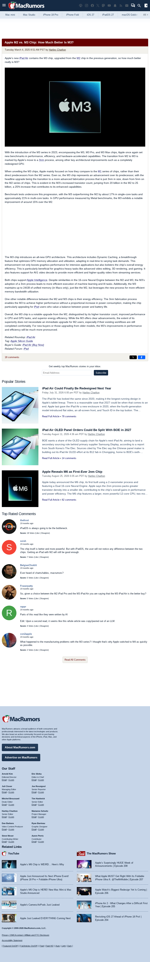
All (145, 14)
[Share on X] (133, 357)
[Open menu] (4, 5)
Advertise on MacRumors (21, 757)
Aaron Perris (38, 836)
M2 (78, 58)
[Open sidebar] (146, 6)
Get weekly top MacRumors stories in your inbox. (75, 366)
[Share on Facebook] (141, 357)
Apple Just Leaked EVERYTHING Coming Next (45, 918)
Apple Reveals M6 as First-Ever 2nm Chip (72, 471)
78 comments (69, 416)
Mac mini (10, 14)
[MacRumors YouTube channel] (109, 6)
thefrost (24, 520)
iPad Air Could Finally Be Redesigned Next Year (76, 388)
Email (4, 780)
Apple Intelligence (37, 280)
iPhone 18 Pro (50, 14)
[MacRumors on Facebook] (92, 6)
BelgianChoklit (28, 565)
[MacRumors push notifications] (115, 6)
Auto (58, 946)
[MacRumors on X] (97, 6)
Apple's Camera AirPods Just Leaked (39, 904)
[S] (9, 553)
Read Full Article (50, 416)
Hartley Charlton (57, 49)
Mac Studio (29, 14)
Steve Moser (8, 836)
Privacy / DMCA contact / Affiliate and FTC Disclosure (25, 935)
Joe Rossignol (39, 786)
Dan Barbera (8, 823)
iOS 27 (90, 14)
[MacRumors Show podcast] (80, 6)
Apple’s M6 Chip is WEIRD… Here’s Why (42, 864)
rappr (23, 606)
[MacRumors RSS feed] (121, 6)
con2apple (26, 634)
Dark (69, 946)
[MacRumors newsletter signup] (127, 6)
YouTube (13, 853)
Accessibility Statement (12, 940)
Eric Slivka (37, 774)
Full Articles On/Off (28, 946)
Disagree (45, 533)
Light (63, 946)
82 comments (69, 499)
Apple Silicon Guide (21, 341)
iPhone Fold (72, 14)
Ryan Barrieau (38, 823)
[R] (9, 619)
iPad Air (23, 58)
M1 (100, 171)
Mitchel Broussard (10, 798)
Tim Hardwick (38, 798)
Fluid (42, 946)
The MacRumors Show (101, 853)
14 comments (69, 458)
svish (23, 541)
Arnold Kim (7, 774)
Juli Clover (7, 786)
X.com (11, 780)
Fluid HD (49, 946)
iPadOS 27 (108, 14)
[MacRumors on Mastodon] (103, 6)
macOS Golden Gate (133, 14)
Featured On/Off (10, 946)
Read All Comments (75, 659)
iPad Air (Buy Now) (33, 344)
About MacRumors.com (20, 747)
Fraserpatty (26, 586)
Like (38, 533)
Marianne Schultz (40, 811)
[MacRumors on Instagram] (86, 6)
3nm (41, 160)
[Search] (140, 6)
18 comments (12, 357)
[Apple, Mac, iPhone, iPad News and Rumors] (26, 9)
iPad (36, 306)
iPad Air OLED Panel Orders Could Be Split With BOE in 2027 (86, 430)
